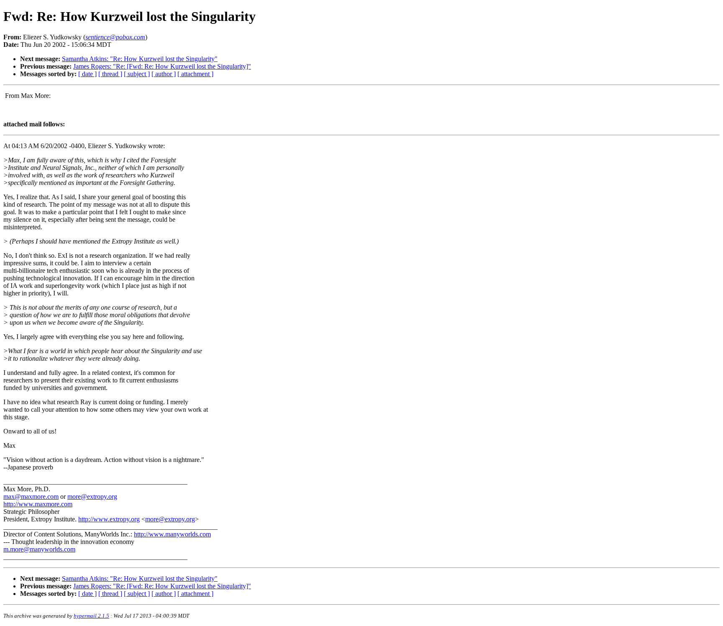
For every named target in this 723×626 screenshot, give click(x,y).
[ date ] (87, 73)
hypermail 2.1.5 (91, 616)
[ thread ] (110, 73)
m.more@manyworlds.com (39, 549)
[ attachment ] (195, 73)
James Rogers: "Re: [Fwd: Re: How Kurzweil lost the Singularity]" (162, 66)
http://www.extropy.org (109, 519)
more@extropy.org (92, 496)
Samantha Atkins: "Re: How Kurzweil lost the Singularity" (140, 58)
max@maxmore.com (31, 496)
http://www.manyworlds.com (172, 534)
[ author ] (163, 73)
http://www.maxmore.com (37, 504)
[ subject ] (137, 73)
